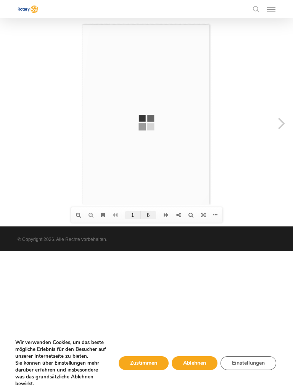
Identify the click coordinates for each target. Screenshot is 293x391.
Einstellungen (248, 363)
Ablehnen (194, 363)
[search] (256, 9)
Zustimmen (143, 363)
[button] (271, 9)
